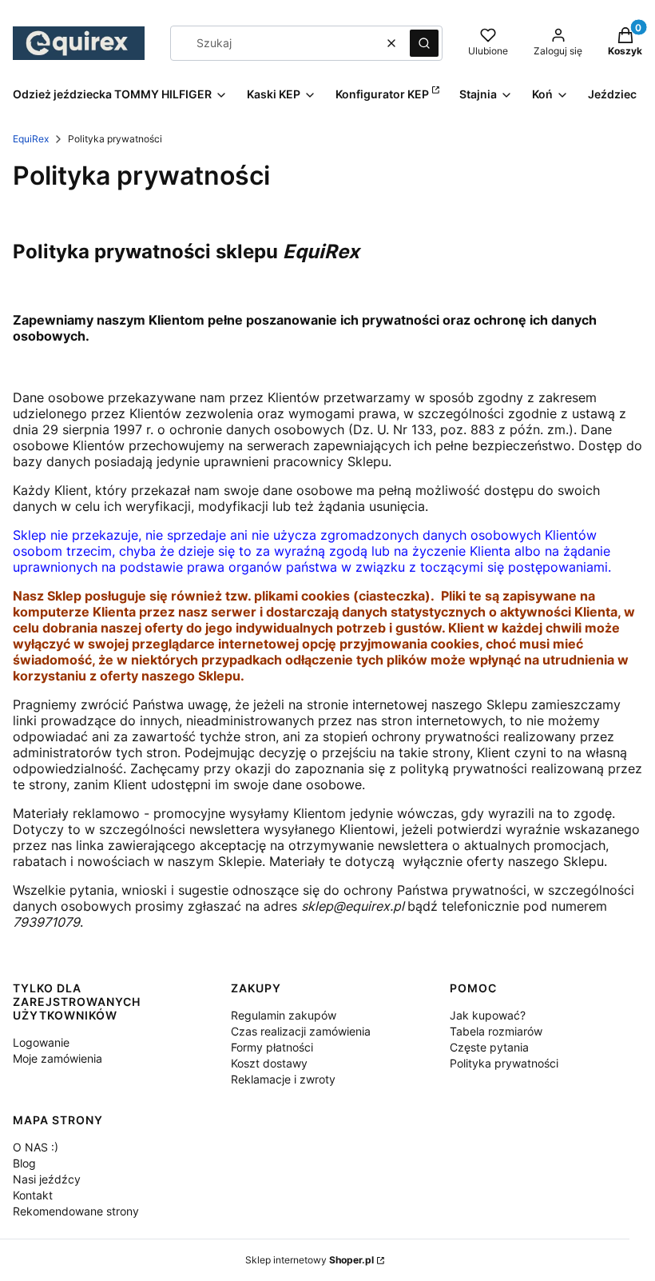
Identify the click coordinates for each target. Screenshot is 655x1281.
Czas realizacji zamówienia (301, 1031)
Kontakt (33, 1195)
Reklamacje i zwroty (283, 1079)
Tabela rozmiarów (496, 1031)
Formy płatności (272, 1047)
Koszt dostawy (269, 1063)
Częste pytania (489, 1047)
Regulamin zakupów (283, 1015)
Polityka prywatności (504, 1063)
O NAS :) (35, 1147)
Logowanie (41, 1042)
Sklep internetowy (309, 1260)
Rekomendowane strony (76, 1211)
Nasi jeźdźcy (47, 1179)
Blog (24, 1163)
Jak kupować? (488, 1015)
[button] (424, 43)
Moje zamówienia (57, 1058)
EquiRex (31, 139)
